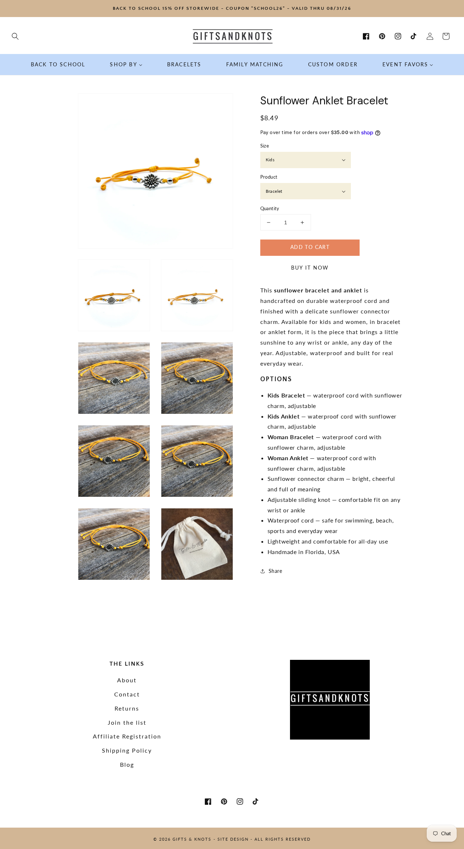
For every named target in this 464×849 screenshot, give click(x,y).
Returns (127, 708)
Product (269, 177)
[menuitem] (58, 64)
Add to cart (310, 247)
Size (264, 146)
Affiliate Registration (127, 736)
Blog (127, 764)
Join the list (127, 722)
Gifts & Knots (192, 839)
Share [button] (275, 571)
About (127, 680)
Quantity (269, 208)
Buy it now (310, 268)
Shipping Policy (127, 750)
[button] (15, 36)
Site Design (233, 839)
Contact (127, 694)
